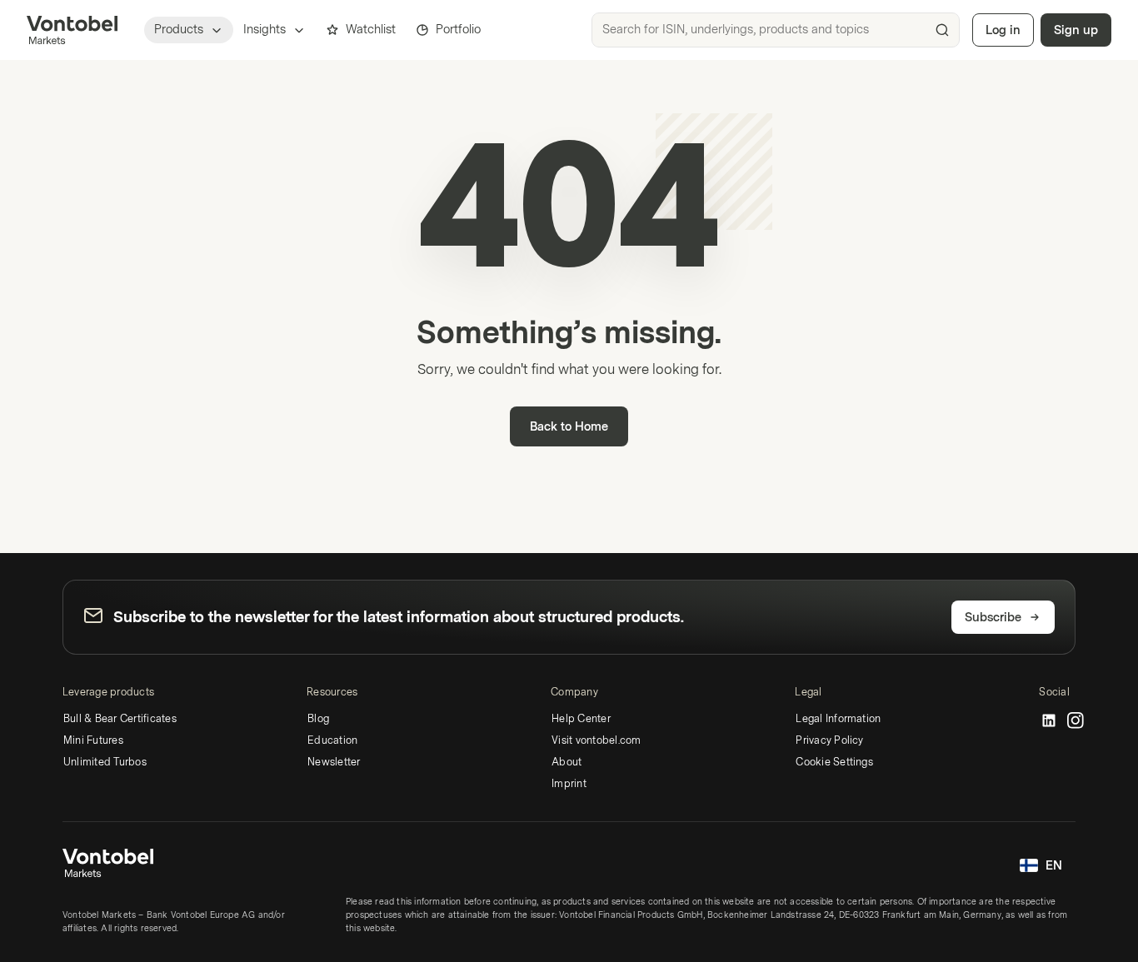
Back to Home (569, 427)
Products (178, 29)
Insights (264, 29)
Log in (1003, 30)
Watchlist (371, 29)
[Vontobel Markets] (72, 30)
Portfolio (458, 29)
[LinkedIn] (1049, 721)
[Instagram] (1076, 721)
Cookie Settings (834, 762)
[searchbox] (775, 30)
